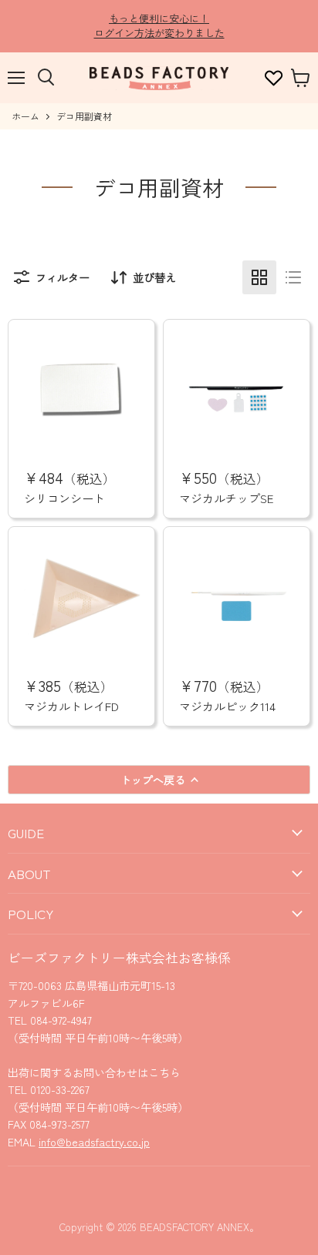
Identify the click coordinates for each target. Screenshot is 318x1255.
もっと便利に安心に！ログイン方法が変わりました (159, 25)
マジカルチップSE (226, 498)
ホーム (25, 116)
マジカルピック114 (227, 706)
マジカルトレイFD (71, 706)
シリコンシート (64, 498)
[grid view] (259, 277)
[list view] (293, 277)
